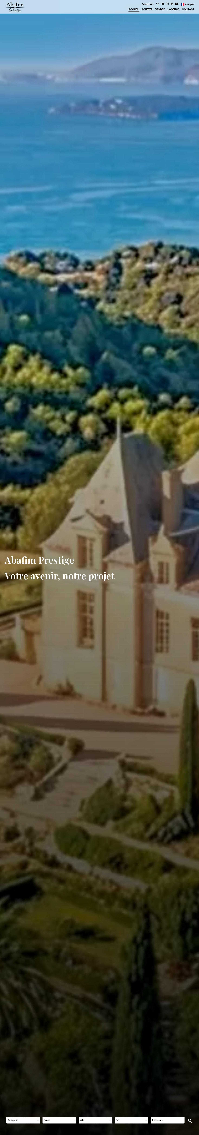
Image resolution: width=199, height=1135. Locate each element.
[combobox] (23, 1120)
